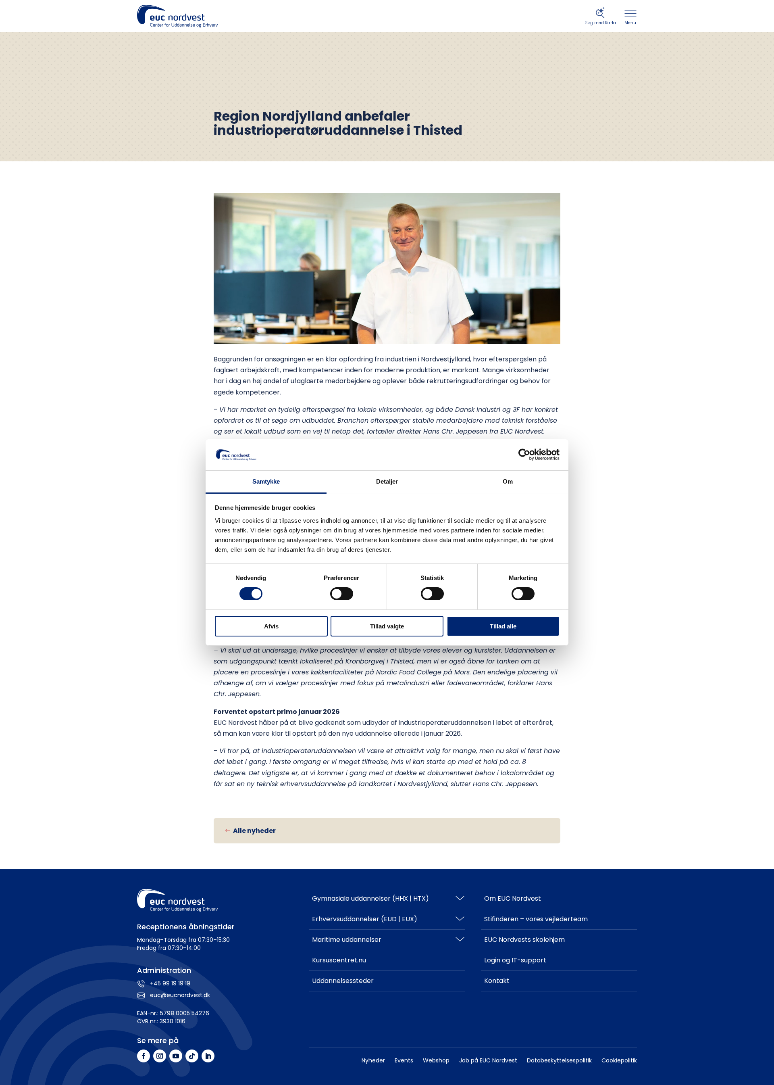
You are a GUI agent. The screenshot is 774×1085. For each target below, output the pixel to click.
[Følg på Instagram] (159, 1056)
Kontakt (497, 980)
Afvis (271, 626)
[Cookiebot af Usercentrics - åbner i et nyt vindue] (524, 455)
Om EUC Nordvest (512, 898)
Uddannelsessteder (343, 980)
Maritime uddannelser (346, 939)
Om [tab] (508, 481)
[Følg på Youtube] (175, 1056)
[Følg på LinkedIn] (208, 1056)
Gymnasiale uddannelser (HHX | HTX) (370, 898)
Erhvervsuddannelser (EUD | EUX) (364, 919)
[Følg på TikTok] (191, 1056)
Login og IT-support (515, 960)
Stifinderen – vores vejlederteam (536, 919)
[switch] (341, 593)
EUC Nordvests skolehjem (524, 939)
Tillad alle (503, 626)
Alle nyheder (254, 830)
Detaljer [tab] (387, 481)
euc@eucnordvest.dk (180, 995)
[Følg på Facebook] (143, 1056)
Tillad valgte (387, 626)
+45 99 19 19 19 (170, 983)
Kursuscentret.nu (339, 960)
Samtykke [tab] (266, 481)
